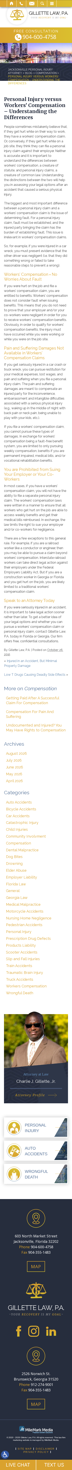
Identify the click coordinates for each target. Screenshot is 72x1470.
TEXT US (54, 1465)
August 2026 (16, 753)
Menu (51, 3)
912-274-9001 (42, 1384)
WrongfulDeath (36, 1174)
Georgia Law (17, 897)
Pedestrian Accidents (24, 925)
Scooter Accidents (21, 952)
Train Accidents (19, 966)
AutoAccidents (36, 1151)
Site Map (25, 1448)
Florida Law (16, 884)
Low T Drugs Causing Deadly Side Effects (34, 675)
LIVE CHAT (18, 1465)
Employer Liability (21, 877)
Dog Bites (14, 857)
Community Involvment (26, 836)
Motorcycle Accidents (24, 911)
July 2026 (14, 760)
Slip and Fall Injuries (23, 959)
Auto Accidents (19, 802)
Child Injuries (17, 829)
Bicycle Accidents (21, 809)
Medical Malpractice (23, 904)
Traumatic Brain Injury (24, 972)
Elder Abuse (16, 870)
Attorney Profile (30, 1095)
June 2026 (14, 767)
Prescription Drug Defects (28, 938)
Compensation (46, 73)
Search (42, 3)
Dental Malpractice (22, 850)
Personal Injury (18, 932)
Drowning (14, 863)
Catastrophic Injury (22, 822)
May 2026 (14, 774)
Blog (28, 73)
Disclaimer (45, 1448)
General (13, 891)
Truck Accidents (19, 979)
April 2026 (14, 781)
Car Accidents (18, 816)
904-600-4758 (39, 37)
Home (11, 3)
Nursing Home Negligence (28, 918)
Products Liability (21, 945)
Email (31, 3)
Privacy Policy (36, 1452)
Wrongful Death (19, 993)
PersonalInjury (35, 1128)
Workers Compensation (26, 986)
